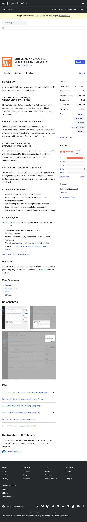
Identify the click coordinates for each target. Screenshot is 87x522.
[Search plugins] (24, 23)
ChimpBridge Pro (8, 222)
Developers (49, 475)
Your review (64, 177)
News (4, 471)
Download (79, 62)
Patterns (26, 479)
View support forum (67, 197)
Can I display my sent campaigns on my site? (19, 419)
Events (68, 471)
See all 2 (82, 109)
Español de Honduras (15, 506)
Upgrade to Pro (11, 288)
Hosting (5, 475)
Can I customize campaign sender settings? (19, 426)
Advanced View (66, 137)
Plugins (26, 475)
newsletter (80, 131)
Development (31, 73)
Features (8, 285)
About (4, 467)
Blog (7, 291)
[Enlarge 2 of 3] (53, 309)
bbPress (6, 493)
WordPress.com (9, 486)
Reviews (18, 73)
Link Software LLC (24, 65)
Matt (5, 489)
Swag (69, 479)
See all (82, 177)
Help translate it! (64, 16)
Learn (47, 467)
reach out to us (42, 270)
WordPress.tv (51, 479)
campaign (81, 114)
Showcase (27, 467)
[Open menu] (83, 3)
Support (82, 73)
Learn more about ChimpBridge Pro (16, 254)
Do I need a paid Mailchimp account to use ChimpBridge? (24, 393)
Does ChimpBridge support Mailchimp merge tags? (21, 406)
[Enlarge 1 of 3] (25, 309)
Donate (70, 475)
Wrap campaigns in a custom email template (32, 243)
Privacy (5, 479)
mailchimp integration (78, 127)
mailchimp (81, 123)
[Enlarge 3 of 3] (53, 334)
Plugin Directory (7, 9)
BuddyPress (8, 497)
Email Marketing (79, 118)
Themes (26, 471)
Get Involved (71, 467)
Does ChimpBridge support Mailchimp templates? (21, 413)
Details (7, 73)
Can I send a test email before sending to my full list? (23, 399)
